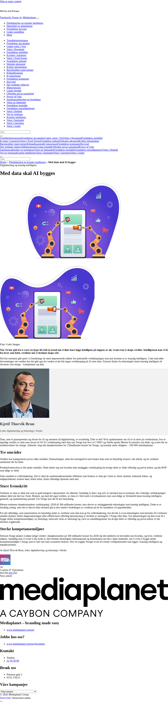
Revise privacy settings (22, 698)
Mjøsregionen (14, 87)
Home (3, 162)
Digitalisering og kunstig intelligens (25, 23)
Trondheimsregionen (17, 40)
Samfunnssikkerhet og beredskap (24, 99)
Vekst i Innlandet (15, 120)
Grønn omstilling (15, 32)
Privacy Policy (5, 698)
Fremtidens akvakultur (18, 43)
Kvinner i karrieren (16, 55)
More (9, 34)
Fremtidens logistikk (17, 105)
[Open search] (1, 136)
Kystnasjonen (14, 75)
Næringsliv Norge (18, 17)
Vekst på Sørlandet (16, 102)
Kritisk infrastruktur (17, 67)
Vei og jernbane (15, 114)
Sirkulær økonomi (16, 64)
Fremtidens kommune (18, 78)
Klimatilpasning (15, 73)
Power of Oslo (14, 96)
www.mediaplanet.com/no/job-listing (26, 643)
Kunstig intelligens (16, 117)
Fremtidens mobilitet (17, 52)
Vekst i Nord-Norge (17, 58)
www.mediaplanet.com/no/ (20, 629)
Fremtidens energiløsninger (21, 108)
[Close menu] (1, 156)
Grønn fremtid (14, 90)
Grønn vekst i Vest (16, 46)
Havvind (11, 81)
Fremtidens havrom (17, 29)
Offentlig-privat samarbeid (20, 93)
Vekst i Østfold (14, 111)
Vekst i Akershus (15, 123)
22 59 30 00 (13, 660)
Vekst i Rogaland (15, 49)
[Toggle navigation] (37, 18)
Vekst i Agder (14, 126)
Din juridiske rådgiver (18, 84)
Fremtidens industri (16, 61)
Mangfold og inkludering (19, 26)
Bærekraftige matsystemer (20, 70)
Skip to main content (10, 1)
